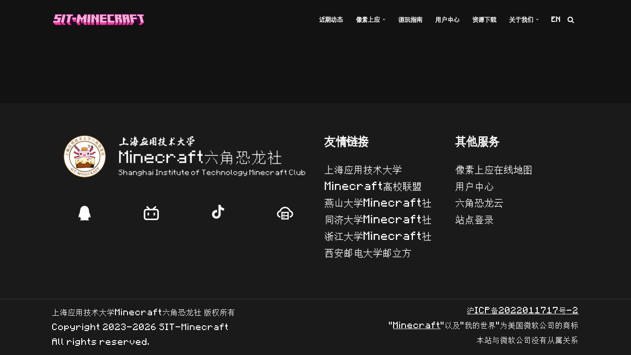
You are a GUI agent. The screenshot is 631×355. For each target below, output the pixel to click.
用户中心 (448, 20)
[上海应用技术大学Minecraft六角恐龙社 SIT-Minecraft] (98, 19)
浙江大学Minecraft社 (378, 236)
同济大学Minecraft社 (378, 220)
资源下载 (485, 20)
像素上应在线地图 (494, 170)
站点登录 (474, 220)
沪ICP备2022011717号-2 (523, 310)
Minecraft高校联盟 (373, 186)
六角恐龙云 (479, 203)
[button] (383, 19)
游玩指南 (411, 20)
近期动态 (331, 20)
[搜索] (570, 19)
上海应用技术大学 (363, 170)
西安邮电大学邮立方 (368, 253)
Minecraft (417, 325)
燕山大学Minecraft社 (378, 203)
